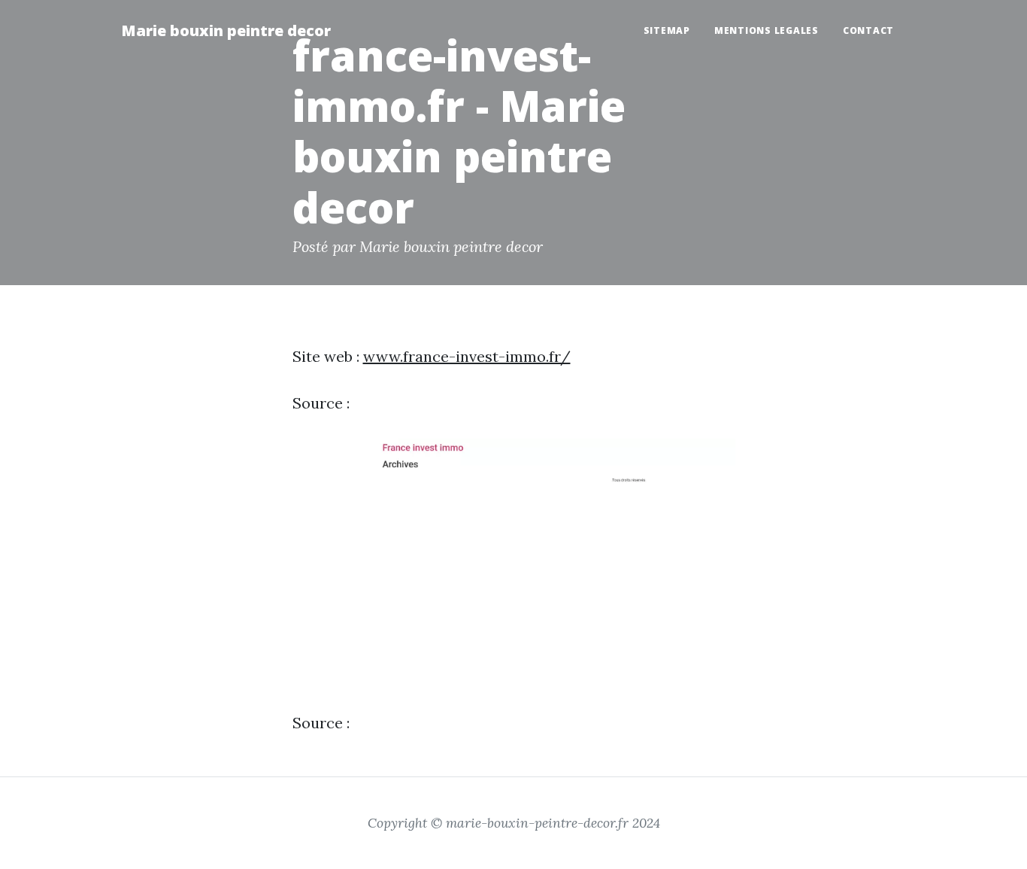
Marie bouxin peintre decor (226, 30)
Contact (868, 30)
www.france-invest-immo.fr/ (467, 356)
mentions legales (766, 30)
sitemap (667, 30)
